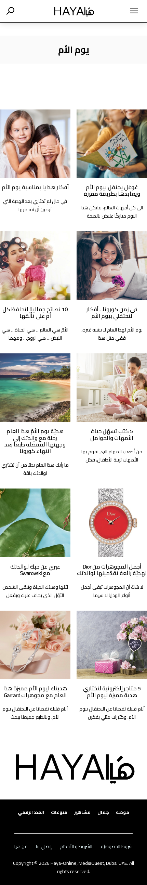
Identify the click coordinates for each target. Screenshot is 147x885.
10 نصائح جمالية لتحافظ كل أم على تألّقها (35, 312)
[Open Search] (10, 11)
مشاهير (82, 812)
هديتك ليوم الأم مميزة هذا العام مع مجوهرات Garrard (35, 691)
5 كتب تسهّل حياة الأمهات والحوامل (111, 434)
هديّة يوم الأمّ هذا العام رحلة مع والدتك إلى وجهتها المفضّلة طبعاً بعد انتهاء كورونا (35, 441)
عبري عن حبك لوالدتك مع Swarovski (35, 569)
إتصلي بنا (44, 846)
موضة (122, 812)
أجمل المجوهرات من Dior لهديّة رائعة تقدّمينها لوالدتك (112, 569)
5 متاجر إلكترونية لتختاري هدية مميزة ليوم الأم (112, 691)
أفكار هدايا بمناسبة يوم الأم (35, 187)
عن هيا (20, 846)
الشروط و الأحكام (76, 846)
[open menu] (124, 11)
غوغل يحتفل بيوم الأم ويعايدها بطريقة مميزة (112, 190)
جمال (103, 812)
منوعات (59, 812)
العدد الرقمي (31, 812)
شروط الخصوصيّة (117, 846)
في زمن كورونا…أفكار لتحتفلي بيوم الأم (111, 312)
